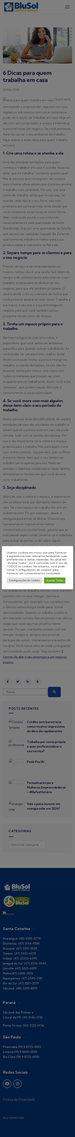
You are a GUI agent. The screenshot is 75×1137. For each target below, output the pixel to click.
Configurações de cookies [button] (24, 580)
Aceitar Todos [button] (54, 580)
